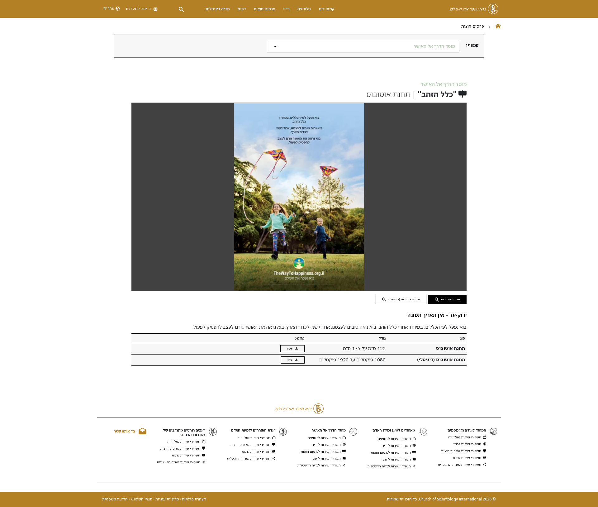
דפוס (242, 9)
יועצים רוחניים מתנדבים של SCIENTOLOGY (184, 432)
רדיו (286, 9)
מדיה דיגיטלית (218, 9)
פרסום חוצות (264, 9)
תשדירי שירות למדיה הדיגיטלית (459, 464)
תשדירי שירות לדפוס (467, 458)
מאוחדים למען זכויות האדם (394, 430)
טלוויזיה (304, 9)
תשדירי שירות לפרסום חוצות (461, 451)
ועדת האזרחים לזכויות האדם (253, 430)
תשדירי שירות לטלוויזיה (464, 437)
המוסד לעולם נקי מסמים (467, 430)
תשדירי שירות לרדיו (467, 444)
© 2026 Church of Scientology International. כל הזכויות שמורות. (441, 499)
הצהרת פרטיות (193, 499)
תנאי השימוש (141, 499)
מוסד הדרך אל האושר (443, 84)
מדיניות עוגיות (166, 499)
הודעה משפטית (115, 499)
